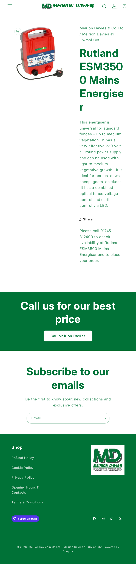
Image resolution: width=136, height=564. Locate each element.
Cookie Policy (23, 468)
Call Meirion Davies (68, 336)
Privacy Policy (23, 477)
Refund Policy (23, 458)
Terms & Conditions (27, 502)
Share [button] (88, 219)
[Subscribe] (104, 418)
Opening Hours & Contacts (25, 489)
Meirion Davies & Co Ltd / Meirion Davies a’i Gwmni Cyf (66, 546)
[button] (10, 6)
